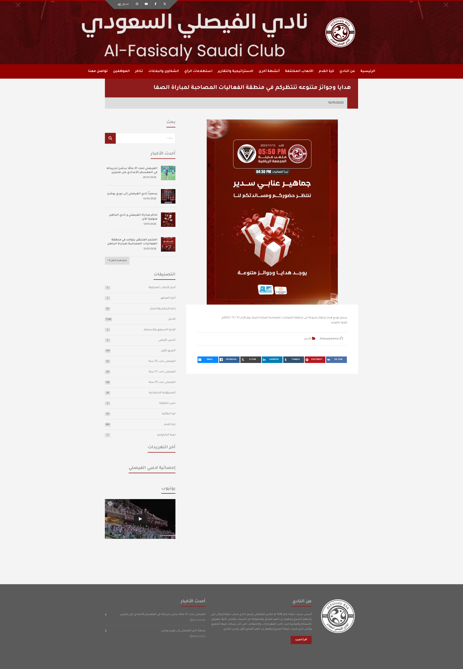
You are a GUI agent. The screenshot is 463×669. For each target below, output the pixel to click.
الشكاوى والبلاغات (163, 71)
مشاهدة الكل (118, 260)
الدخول (125, 4)
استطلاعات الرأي (198, 71)
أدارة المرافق (167, 298)
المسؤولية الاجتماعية (162, 392)
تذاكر (139, 71)
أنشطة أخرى (269, 71)
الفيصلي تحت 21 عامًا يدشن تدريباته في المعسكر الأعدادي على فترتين (162, 614)
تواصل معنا (98, 71)
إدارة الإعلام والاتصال (162, 308)
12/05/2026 (150, 224)
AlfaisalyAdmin (329, 339)
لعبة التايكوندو (166, 435)
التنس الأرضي (166, 340)
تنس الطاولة (167, 403)
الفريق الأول (168, 350)
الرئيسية (367, 71)
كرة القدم (169, 424)
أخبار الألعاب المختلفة (161, 287)
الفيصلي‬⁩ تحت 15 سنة (161, 361)
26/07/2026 (149, 177)
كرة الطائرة (168, 413)
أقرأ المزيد (301, 640)
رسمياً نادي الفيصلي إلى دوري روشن (132, 193)
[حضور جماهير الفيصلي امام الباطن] (140, 519)
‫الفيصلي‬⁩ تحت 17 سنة (162, 371)
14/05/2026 (149, 199)
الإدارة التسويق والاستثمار (159, 329)
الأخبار (307, 339)
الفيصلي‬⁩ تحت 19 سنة (162, 382)
